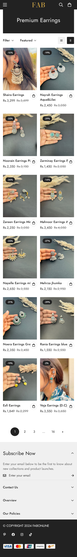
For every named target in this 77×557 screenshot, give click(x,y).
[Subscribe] (69, 475)
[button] (69, 4)
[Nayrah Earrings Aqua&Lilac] (57, 69)
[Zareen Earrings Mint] (20, 196)
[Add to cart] (33, 96)
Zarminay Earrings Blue (56, 160)
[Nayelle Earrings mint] (20, 257)
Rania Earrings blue (53, 344)
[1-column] (61, 40)
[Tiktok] (30, 534)
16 (53, 431)
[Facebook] (13, 534)
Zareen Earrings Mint (17, 222)
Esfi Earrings (11, 405)
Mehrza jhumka (51, 283)
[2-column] (70, 40)
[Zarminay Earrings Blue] (57, 135)
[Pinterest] (4, 534)
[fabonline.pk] (38, 4)
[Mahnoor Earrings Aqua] (57, 196)
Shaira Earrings (13, 95)
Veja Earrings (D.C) (53, 405)
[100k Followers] (21, 534)
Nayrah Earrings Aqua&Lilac (51, 97)
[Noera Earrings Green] (20, 318)
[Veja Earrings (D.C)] (57, 379)
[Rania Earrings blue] (57, 318)
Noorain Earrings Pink (18, 160)
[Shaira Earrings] (20, 69)
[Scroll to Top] (70, 536)
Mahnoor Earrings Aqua (56, 222)
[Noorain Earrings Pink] (20, 135)
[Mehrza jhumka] (57, 257)
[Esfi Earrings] (20, 379)
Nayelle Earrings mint (18, 283)
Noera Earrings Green (18, 344)
